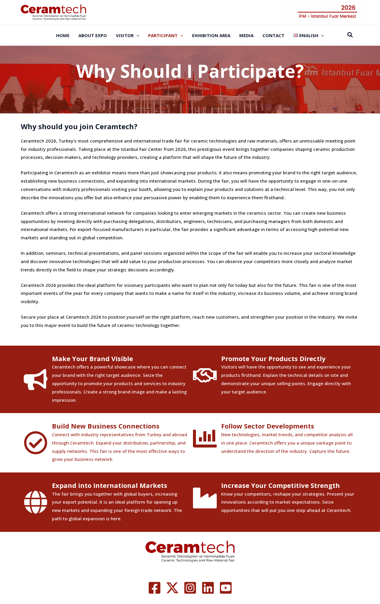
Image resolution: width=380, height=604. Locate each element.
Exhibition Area (211, 35)
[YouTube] (225, 587)
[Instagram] (190, 587)
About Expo (92, 35)
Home (62, 35)
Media (246, 35)
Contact (273, 35)
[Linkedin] (208, 587)
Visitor (125, 35)
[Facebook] (154, 587)
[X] (172, 587)
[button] (136, 35)
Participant (163, 35)
